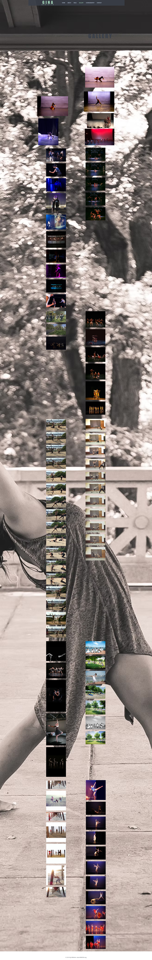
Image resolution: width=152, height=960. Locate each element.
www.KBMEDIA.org (81, 957)
